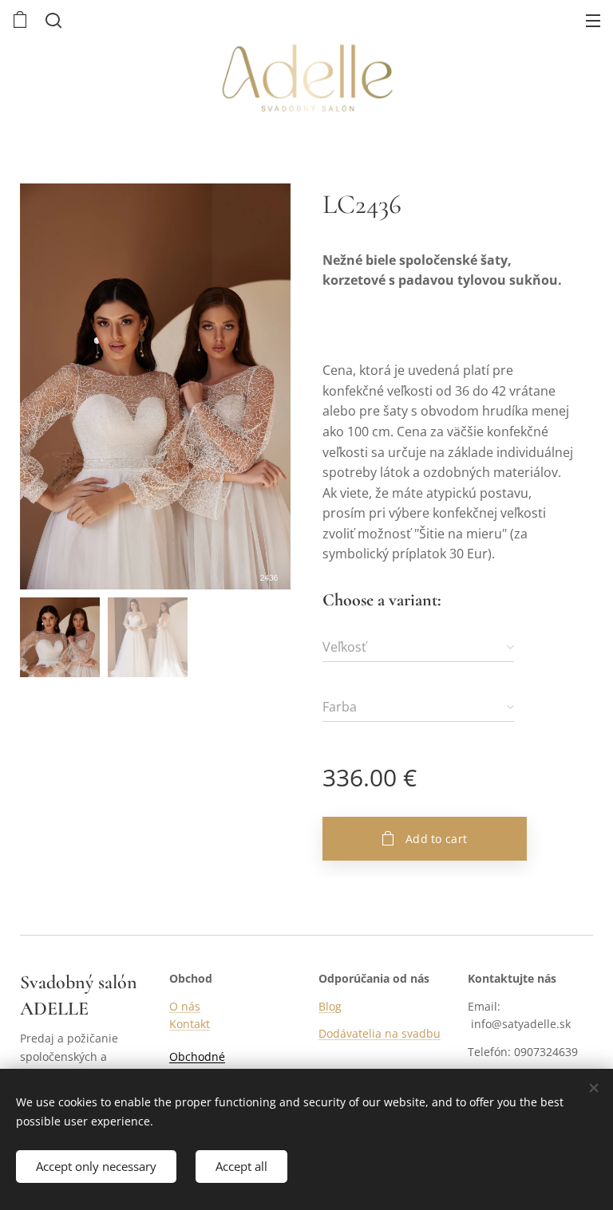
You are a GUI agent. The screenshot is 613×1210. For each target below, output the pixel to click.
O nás (184, 1006)
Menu (593, 20)
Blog (330, 1006)
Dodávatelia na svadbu (379, 1033)
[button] (52, 20)
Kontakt (189, 1023)
